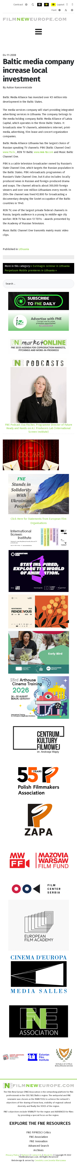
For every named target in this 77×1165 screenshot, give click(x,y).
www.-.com (43, 152)
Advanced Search (38, 1145)
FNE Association (38, 1137)
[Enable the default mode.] (26, 4)
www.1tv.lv (9, 152)
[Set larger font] (72, 10)
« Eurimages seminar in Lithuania (50, 266)
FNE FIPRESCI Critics (38, 1132)
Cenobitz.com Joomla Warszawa (50, 1160)
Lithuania (24, 249)
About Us (48, 1155)
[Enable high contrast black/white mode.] (39, 4)
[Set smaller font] (59, 10)
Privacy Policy (12, 1155)
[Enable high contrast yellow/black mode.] (53, 4)
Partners (25, 1155)
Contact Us (36, 1155)
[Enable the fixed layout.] (67, 4)
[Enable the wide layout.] (72, 4)
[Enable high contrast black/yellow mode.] (46, 4)
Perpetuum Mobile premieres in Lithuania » (31, 270)
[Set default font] (66, 10)
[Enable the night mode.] (32, 4)
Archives (38, 1150)
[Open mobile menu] (38, 31)
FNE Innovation (38, 1141)
